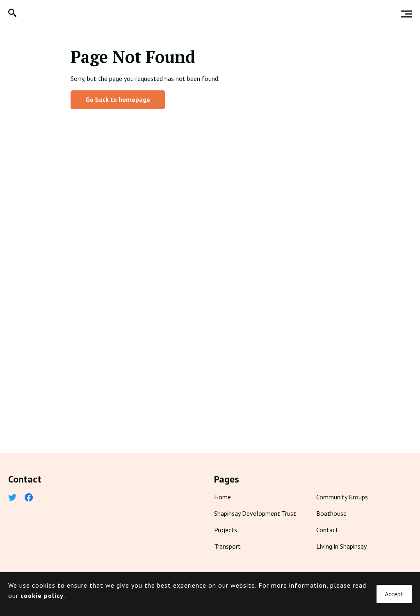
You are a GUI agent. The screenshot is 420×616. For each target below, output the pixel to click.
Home (222, 497)
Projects (225, 530)
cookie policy (42, 595)
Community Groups (342, 497)
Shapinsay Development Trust (255, 513)
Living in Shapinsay (341, 546)
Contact (327, 530)
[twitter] (12, 498)
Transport (227, 546)
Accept (394, 594)
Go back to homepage (117, 99)
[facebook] (29, 498)
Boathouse (331, 513)
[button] (12, 14)
